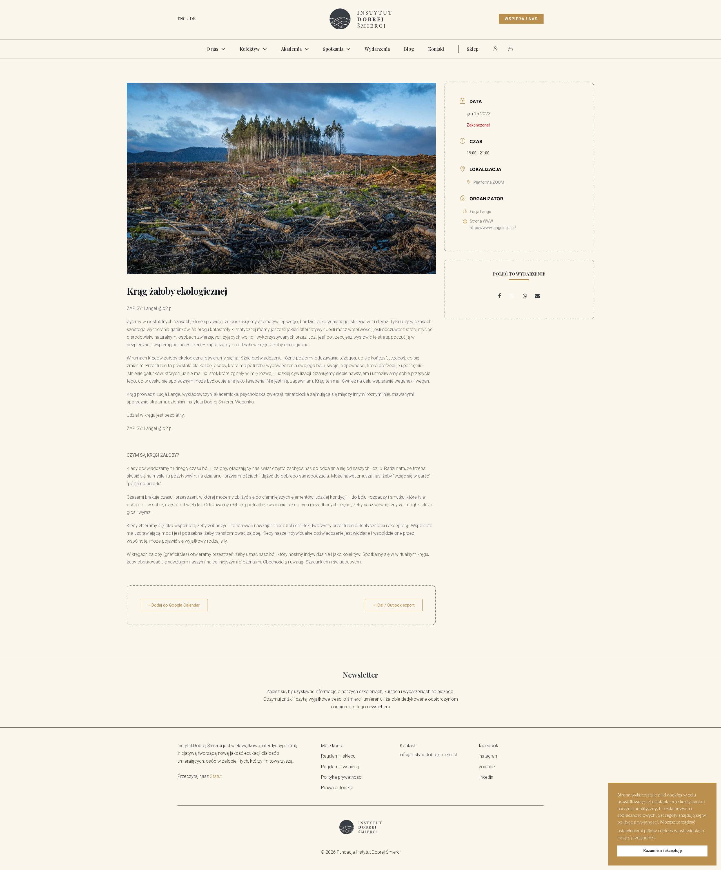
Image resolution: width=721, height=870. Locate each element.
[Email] (537, 296)
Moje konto (332, 745)
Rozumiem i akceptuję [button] (662, 851)
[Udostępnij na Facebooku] (499, 296)
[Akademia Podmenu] (306, 49)
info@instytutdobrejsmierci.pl (428, 754)
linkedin (486, 777)
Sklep (473, 49)
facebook (488, 745)
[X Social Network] (512, 296)
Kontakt (436, 49)
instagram (489, 756)
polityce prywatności (637, 822)
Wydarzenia (377, 49)
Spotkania (333, 49)
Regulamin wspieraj (340, 766)
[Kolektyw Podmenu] (264, 49)
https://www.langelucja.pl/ (493, 227)
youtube (487, 766)
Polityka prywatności (341, 777)
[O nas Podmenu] (223, 49)
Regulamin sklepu (338, 756)
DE (192, 18)
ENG (181, 18)
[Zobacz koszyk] (510, 49)
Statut (216, 776)
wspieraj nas (521, 19)
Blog (409, 49)
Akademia (291, 49)
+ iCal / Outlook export (394, 605)
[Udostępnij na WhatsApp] (524, 296)
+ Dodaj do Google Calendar (174, 605)
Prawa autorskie (337, 787)
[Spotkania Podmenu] (348, 49)
